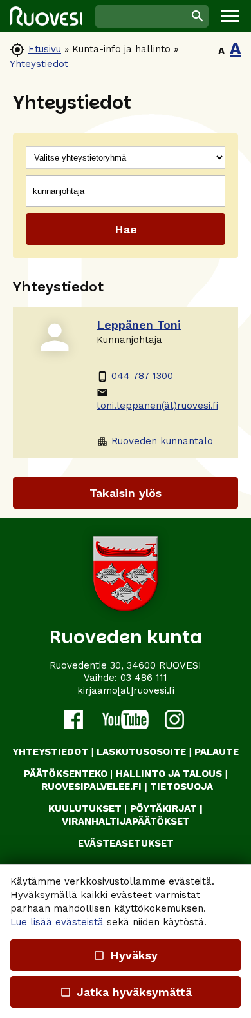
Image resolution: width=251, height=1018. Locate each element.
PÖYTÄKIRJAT (163, 808)
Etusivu (44, 49)
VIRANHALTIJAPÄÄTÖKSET (126, 821)
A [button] (221, 51)
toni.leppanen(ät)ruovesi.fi (157, 399)
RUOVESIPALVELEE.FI (91, 786)
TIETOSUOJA (181, 786)
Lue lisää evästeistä (57, 922)
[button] (229, 16)
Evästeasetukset (126, 843)
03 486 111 (143, 677)
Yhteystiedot (39, 64)
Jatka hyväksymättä (125, 992)
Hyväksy (125, 955)
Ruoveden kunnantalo (155, 441)
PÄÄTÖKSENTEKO (65, 773)
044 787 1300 (135, 376)
